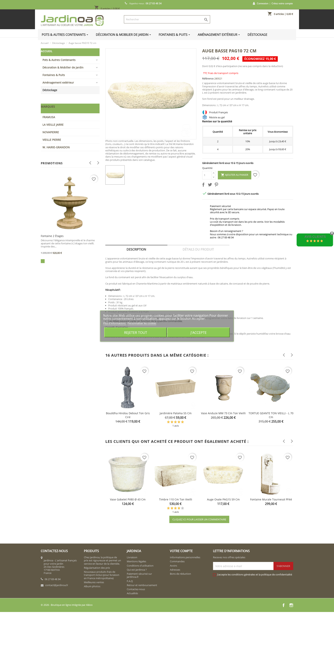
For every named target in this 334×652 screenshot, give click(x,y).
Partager (204, 185)
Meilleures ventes (94, 582)
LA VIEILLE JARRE (53, 124)
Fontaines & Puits (54, 75)
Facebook (283, 605)
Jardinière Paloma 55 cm (176, 413)
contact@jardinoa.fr (56, 585)
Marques (48, 106)
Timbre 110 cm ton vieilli (175, 499)
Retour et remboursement (142, 585)
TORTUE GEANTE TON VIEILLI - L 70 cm (271, 415)
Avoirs (173, 565)
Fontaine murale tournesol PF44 (271, 499)
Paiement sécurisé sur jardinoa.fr (139, 575)
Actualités (132, 593)
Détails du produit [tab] (198, 249)
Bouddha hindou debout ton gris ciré (128, 415)
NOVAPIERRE (51, 132)
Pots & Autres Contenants (59, 60)
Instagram (291, 605)
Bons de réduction (180, 573)
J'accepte (199, 332)
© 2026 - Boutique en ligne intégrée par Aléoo (67, 605)
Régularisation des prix (97, 567)
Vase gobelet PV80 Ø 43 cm (128, 499)
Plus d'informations (114, 323)
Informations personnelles (185, 557)
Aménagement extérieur (58, 82)
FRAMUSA (49, 117)
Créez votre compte (282, 3)
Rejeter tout (135, 332)
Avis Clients (315, 236)
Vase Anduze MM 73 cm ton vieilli (223, 413)
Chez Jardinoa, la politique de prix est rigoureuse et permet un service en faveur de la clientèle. (102, 560)
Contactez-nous (136, 589)
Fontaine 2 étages (52, 236)
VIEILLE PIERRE (52, 139)
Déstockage (50, 90)
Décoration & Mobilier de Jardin (63, 67)
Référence (208, 78)
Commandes (177, 561)
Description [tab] (136, 249)
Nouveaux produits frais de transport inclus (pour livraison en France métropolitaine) (101, 575)
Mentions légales (136, 561)
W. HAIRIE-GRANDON (56, 147)
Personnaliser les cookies (142, 323)
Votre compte (181, 551)
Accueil (46, 51)
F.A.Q (130, 581)
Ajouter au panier (234, 175)
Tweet (211, 185)
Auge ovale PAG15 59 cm (223, 499)
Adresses (175, 569)
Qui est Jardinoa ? (137, 569)
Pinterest (217, 185)
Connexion (262, 3)
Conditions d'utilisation (140, 565)
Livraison (132, 557)
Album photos (92, 586)
